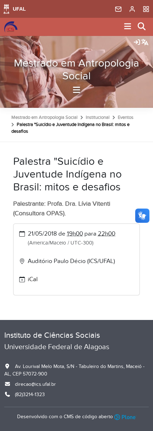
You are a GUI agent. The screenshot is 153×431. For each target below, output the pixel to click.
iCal (33, 279)
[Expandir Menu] (128, 27)
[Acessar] (137, 42)
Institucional (98, 117)
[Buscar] (142, 27)
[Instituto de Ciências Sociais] (10, 27)
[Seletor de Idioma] (145, 42)
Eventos (125, 117)
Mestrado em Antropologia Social (76, 70)
